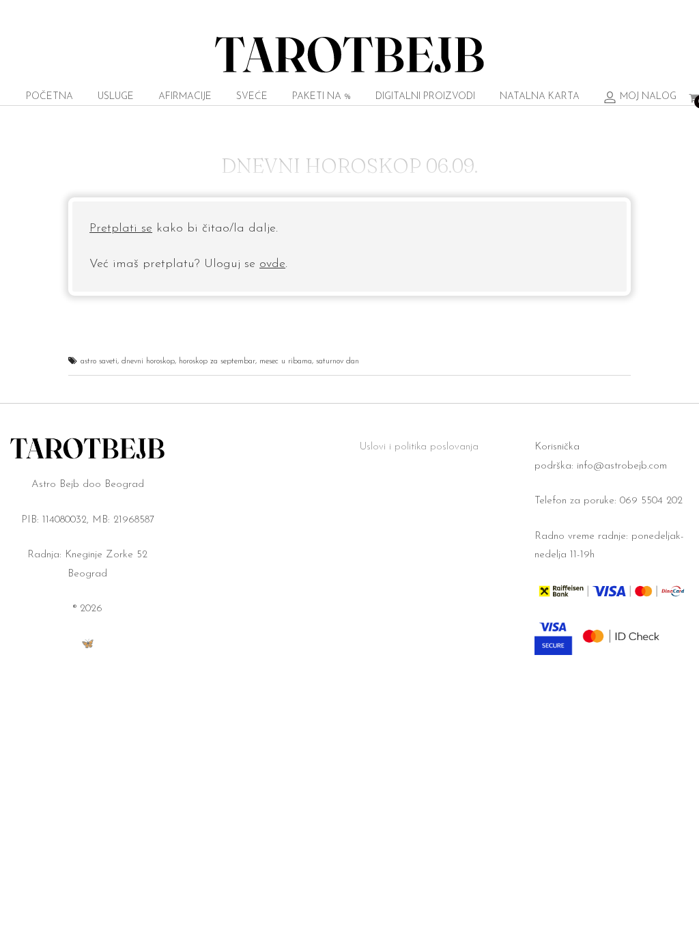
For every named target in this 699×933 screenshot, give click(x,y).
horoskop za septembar (217, 361)
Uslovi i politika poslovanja (419, 447)
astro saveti (99, 361)
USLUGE (116, 97)
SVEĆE (252, 97)
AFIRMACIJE (185, 97)
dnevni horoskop (148, 361)
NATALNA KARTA (540, 97)
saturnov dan (337, 361)
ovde (272, 264)
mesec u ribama (285, 361)
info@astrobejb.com (622, 466)
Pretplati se (120, 229)
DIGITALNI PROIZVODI (425, 97)
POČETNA (49, 97)
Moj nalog (648, 97)
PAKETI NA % (321, 97)
